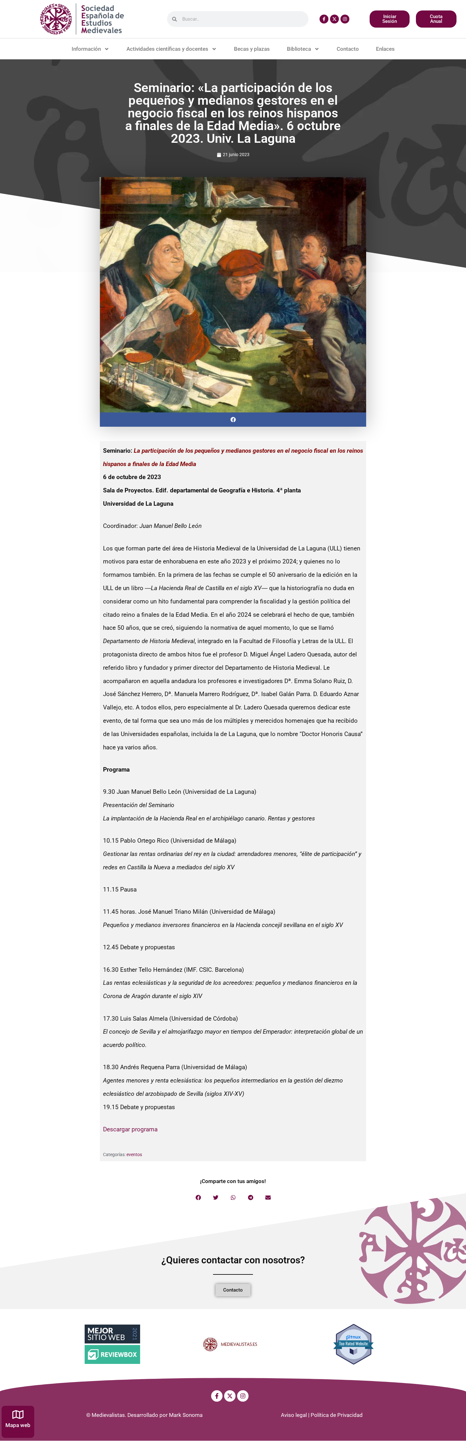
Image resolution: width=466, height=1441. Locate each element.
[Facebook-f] (324, 19)
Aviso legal (294, 1415)
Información (86, 49)
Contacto (348, 49)
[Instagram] (344, 19)
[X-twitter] (334, 19)
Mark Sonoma (186, 1415)
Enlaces (385, 49)
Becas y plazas (252, 49)
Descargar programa (130, 1129)
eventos (134, 1154)
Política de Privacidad (337, 1415)
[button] (233, 419)
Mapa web (17, 1425)
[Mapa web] (17, 1414)
